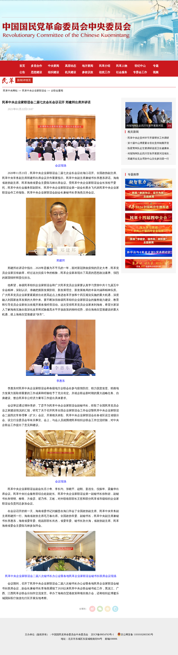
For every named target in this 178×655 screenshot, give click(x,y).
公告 (22, 72)
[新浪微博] (92, 609)
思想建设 (36, 72)
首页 (22, 65)
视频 (156, 72)
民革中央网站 (10, 90)
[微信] (100, 609)
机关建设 (70, 72)
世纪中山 (140, 65)
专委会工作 (140, 72)
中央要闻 (53, 65)
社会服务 (121, 72)
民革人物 (121, 65)
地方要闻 (87, 65)
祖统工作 (104, 72)
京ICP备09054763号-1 (102, 634)
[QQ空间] (107, 609)
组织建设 (53, 72)
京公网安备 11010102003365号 (137, 634)
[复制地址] (115, 609)
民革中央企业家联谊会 (34, 90)
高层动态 (70, 65)
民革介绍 (104, 65)
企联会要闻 (57, 90)
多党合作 (36, 65)
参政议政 (87, 72)
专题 (156, 65)
